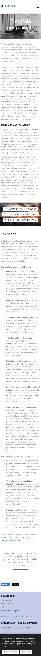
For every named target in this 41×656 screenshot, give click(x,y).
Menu (38, 7)
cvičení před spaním (17, 537)
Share (6, 584)
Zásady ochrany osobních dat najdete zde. (18, 616)
